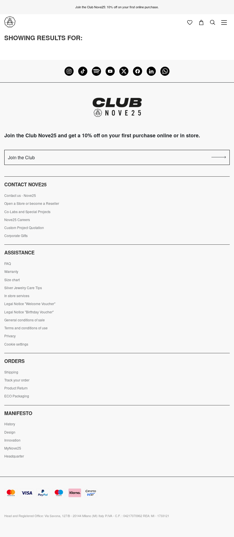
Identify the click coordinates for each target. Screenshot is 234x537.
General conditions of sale (24, 320)
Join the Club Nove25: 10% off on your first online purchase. (117, 7)
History (9, 424)
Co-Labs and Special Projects (27, 211)
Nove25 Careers (17, 219)
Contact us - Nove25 (20, 195)
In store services (16, 295)
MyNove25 (12, 448)
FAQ (7, 263)
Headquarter (14, 456)
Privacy (10, 336)
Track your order (16, 380)
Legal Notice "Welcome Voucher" (29, 303)
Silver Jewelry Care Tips (23, 287)
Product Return (16, 388)
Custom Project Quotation (24, 227)
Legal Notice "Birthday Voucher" (29, 312)
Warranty (11, 271)
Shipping (11, 372)
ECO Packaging (16, 396)
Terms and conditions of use (26, 328)
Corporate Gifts (16, 235)
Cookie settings (16, 344)
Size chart (12, 279)
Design (9, 432)
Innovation (12, 440)
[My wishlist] (189, 22)
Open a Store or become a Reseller (31, 203)
